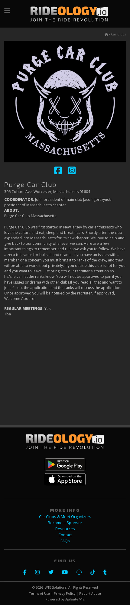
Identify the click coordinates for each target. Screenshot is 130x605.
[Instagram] (72, 173)
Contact (65, 535)
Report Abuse (90, 593)
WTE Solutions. (56, 587)
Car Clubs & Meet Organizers (65, 517)
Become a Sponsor (65, 523)
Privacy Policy (64, 593)
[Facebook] (58, 173)
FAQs (65, 541)
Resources (65, 529)
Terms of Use (39, 593)
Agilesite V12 (75, 599)
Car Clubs (118, 34)
